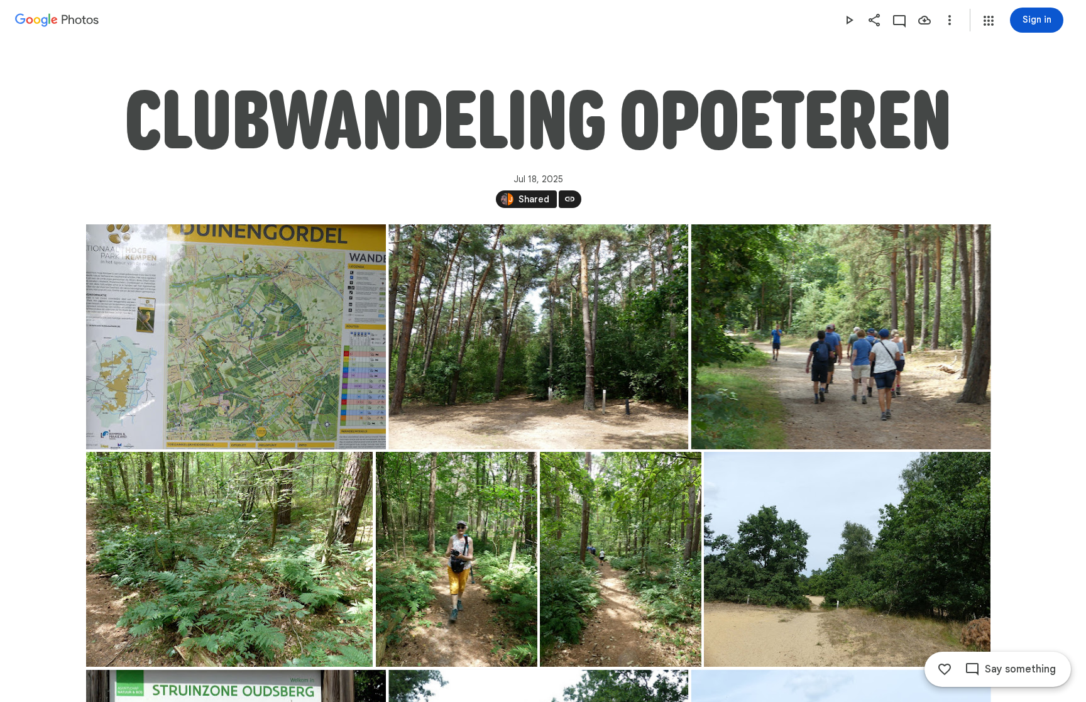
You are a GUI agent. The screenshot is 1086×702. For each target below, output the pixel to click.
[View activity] (899, 20)
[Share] (874, 20)
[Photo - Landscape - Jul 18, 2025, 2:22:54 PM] (538, 336)
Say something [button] (1020, 669)
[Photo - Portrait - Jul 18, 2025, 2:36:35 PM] (620, 559)
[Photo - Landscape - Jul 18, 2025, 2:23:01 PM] (840, 336)
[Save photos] (924, 20)
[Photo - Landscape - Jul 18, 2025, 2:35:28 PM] (229, 559)
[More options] (949, 20)
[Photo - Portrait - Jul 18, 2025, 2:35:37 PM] (456, 559)
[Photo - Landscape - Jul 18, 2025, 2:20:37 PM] (236, 336)
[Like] (944, 669)
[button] (988, 20)
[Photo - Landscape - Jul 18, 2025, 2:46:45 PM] (847, 559)
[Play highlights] (849, 20)
